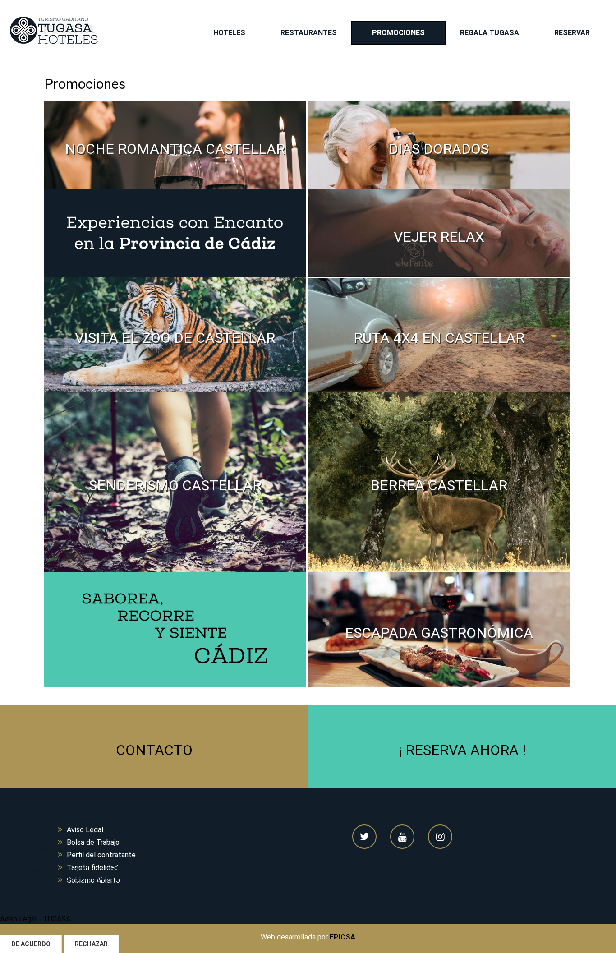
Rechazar (91, 944)
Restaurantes (308, 32)
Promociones (398, 32)
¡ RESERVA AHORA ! (462, 750)
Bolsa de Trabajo (93, 842)
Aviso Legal (85, 829)
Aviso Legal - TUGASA (35, 919)
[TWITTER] (364, 836)
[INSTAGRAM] (440, 836)
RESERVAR (572, 32)
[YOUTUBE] (402, 836)
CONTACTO (154, 750)
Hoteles (229, 32)
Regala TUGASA (489, 32)
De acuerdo (31, 944)
